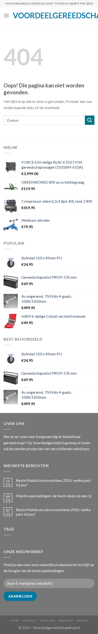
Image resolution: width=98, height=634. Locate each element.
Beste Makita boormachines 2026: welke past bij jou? (53, 482)
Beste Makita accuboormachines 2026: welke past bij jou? (53, 511)
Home (14, 620)
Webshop (65, 620)
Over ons (47, 620)
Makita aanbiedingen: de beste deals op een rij (53, 495)
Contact (29, 620)
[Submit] (89, 120)
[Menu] (6, 15)
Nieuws (82, 620)
